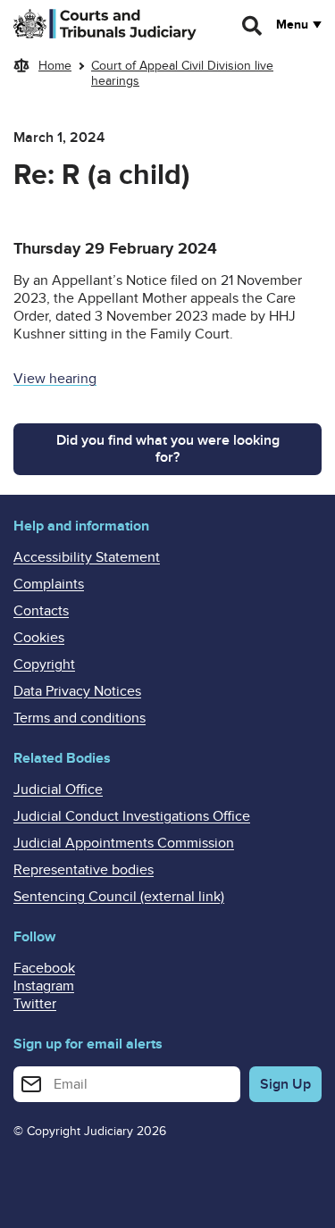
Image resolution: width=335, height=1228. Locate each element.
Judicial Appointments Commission (123, 843)
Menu (292, 25)
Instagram (43, 986)
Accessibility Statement (86, 557)
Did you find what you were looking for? (168, 448)
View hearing (54, 379)
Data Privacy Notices (77, 691)
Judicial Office (58, 789)
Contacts (41, 611)
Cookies (38, 638)
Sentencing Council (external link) (118, 897)
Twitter (34, 1004)
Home (54, 65)
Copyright (44, 664)
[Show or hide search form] (253, 26)
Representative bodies (83, 870)
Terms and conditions (79, 718)
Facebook (44, 968)
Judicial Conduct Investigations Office (131, 816)
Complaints (48, 584)
